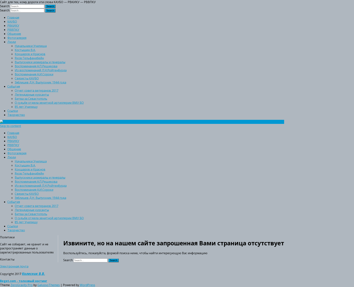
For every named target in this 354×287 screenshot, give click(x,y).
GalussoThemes (48, 285)
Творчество (16, 115)
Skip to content (10, 126)
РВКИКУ (13, 26)
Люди (11, 42)
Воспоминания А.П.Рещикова (36, 66)
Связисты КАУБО (27, 78)
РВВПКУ (13, 30)
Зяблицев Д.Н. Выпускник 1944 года (40, 82)
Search (4, 6)
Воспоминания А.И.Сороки (34, 74)
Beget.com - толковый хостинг (23, 281)
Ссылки (12, 111)
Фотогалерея (16, 38)
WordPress (87, 285)
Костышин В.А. (25, 50)
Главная (13, 17)
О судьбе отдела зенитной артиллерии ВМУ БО (49, 103)
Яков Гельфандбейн (29, 58)
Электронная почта (14, 266)
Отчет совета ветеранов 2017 (36, 90)
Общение (14, 34)
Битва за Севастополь (31, 99)
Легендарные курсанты (32, 95)
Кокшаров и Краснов (30, 54)
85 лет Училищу (26, 107)
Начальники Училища (31, 46)
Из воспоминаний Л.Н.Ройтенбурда (41, 70)
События (13, 86)
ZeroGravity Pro (22, 285)
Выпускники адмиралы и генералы (40, 62)
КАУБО (12, 22)
